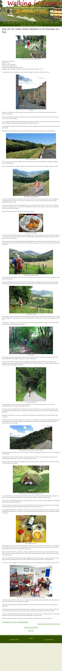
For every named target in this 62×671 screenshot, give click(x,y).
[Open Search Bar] (41, 25)
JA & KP (17, 639)
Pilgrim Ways (39, 22)
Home (4, 22)
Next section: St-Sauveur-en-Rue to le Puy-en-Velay (48, 624)
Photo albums (23, 25)
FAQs (24, 22)
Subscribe (36, 25)
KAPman (51, 639)
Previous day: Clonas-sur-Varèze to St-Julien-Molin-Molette (15, 622)
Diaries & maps (30, 22)
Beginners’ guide (11, 22)
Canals (51, 22)
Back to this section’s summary (31, 627)
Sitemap (31, 638)
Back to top (31, 630)
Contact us (30, 25)
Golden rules (19, 22)
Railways (57, 22)
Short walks (46, 22)
